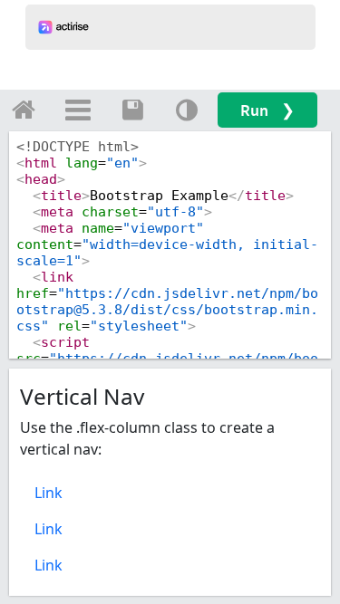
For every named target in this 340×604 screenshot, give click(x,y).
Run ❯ (267, 110)
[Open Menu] (78, 109)
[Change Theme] (186, 109)
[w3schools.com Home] (23, 109)
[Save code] (132, 109)
